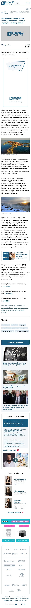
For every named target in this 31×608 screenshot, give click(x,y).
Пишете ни (24, 600)
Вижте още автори (14, 512)
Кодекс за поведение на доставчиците (10, 598)
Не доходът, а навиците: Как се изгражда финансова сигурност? (13, 422)
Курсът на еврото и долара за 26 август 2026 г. (14, 387)
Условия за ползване (24, 598)
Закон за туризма (8, 331)
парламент (6, 325)
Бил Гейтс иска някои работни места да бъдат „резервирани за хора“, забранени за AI (15, 407)
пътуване (6, 328)
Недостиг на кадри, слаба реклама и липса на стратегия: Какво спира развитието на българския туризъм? (15, 430)
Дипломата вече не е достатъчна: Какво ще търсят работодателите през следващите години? (14, 441)
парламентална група (22, 331)
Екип (10, 596)
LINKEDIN (6, 301)
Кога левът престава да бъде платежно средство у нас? (21, 255)
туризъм (22, 325)
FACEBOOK (8, 294)
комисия (14, 325)
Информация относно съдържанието (12, 600)
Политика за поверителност (19, 596)
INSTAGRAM (7, 286)
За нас (6, 596)
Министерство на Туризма (19, 328)
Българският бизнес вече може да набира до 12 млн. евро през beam (14, 364)
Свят (5, 402)
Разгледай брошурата (20, 521)
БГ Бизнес (6, 12)
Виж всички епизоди (9, 450)
